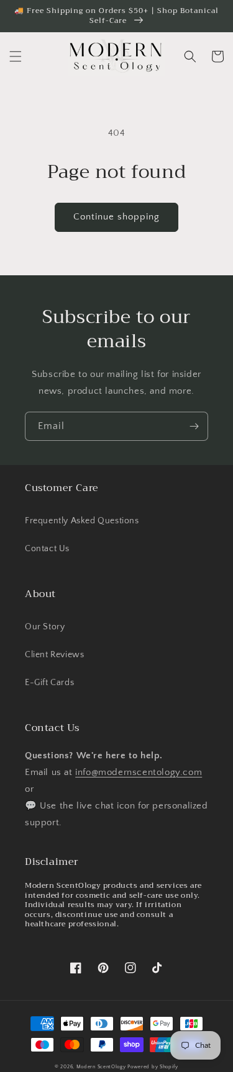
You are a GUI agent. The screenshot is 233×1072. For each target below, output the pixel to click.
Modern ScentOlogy (101, 1067)
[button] (15, 56)
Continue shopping (116, 216)
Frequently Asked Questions (82, 521)
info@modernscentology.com (138, 772)
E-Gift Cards (49, 683)
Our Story (45, 627)
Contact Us (47, 549)
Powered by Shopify (152, 1067)
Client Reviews (54, 655)
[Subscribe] (194, 426)
